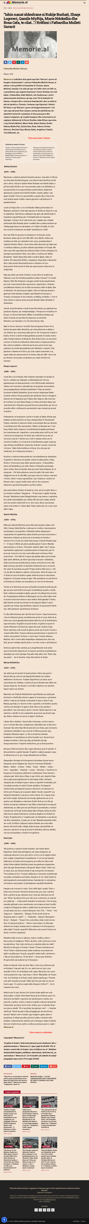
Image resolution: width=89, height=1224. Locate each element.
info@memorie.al (50, 1199)
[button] (4, 1219)
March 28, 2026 (8, 1133)
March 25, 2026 (26, 1170)
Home (5, 8)
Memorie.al (7, 1221)
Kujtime (10, 8)
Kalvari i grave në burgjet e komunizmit (23, 8)
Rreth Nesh (76, 1221)
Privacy (83, 1221)
